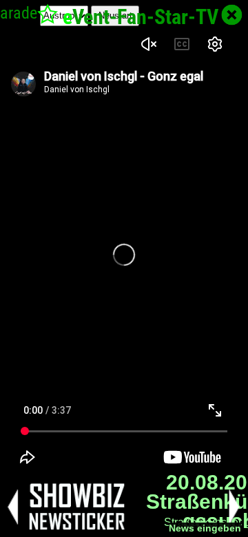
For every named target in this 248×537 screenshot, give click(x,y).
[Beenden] (231, 14)
